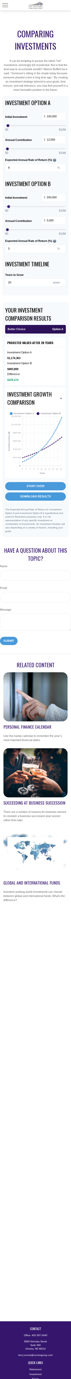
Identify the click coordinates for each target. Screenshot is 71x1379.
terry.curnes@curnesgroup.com (35, 1355)
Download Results (35, 496)
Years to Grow (14, 274)
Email (3, 587)
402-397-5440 (39, 1335)
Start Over (35, 486)
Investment (35, 1374)
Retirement (35, 1369)
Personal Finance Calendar (27, 727)
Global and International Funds (31, 883)
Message (5, 609)
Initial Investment (25, 116)
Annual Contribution (25, 140)
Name (3, 566)
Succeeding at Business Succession (34, 803)
